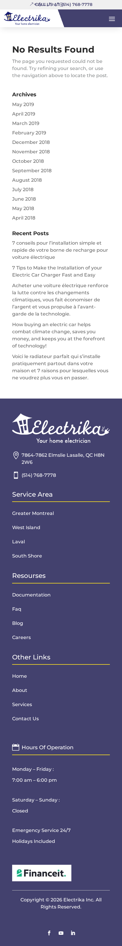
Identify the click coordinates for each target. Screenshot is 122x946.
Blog (17, 623)
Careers (21, 637)
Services (22, 704)
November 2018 (31, 152)
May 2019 (23, 104)
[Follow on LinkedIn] (73, 933)
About (19, 690)
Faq (16, 609)
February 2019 (29, 133)
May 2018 (23, 208)
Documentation (31, 595)
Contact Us (25, 718)
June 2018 (24, 199)
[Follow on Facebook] (49, 933)
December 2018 (31, 142)
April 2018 (23, 218)
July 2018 (22, 189)
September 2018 (32, 170)
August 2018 (27, 180)
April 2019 (23, 114)
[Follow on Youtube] (61, 933)
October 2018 (28, 161)
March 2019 (25, 123)
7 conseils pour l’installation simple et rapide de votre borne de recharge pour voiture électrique (60, 250)
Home (19, 676)
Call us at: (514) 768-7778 (63, 4)
